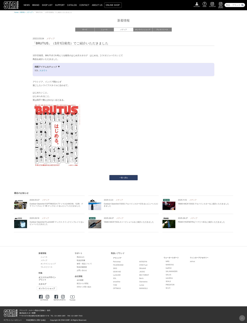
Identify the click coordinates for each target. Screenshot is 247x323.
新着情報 (42, 253)
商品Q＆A (80, 257)
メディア (30, 12)
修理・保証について (84, 264)
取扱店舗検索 (82, 267)
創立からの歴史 (83, 283)
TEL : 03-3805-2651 (58, 316)
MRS (167, 261)
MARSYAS (170, 265)
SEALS (168, 281)
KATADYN (143, 262)
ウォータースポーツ (171, 258)
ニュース (104, 29)
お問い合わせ (82, 270)
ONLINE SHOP (113, 5)
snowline (116, 282)
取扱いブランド (118, 253)
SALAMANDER (171, 271)
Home (16, 12)
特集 (40, 273)
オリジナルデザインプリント (47, 278)
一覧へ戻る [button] (123, 178)
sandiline (169, 278)
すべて (84, 29)
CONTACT (84, 5)
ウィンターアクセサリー (199, 258)
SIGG (115, 268)
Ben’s (141, 278)
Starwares (143, 282)
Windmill (142, 268)
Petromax (117, 262)
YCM (115, 285)
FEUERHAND (118, 265)
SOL (114, 278)
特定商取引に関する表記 (36, 320)
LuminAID (117, 275)
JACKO (142, 272)
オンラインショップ (142, 29)
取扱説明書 (81, 260)
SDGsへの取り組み (84, 287)
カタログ (42, 284)
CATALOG (72, 5)
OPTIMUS (117, 288)
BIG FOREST (144, 275)
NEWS (27, 5)
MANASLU (143, 288)
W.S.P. (168, 288)
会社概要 (80, 280)
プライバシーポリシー (13, 320)
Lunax (141, 285)
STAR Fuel (143, 265)
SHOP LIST (47, 5)
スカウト (43, 70)
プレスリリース (162, 29)
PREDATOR (170, 285)
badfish (169, 268)
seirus (192, 261)
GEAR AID (117, 272)
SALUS (168, 275)
